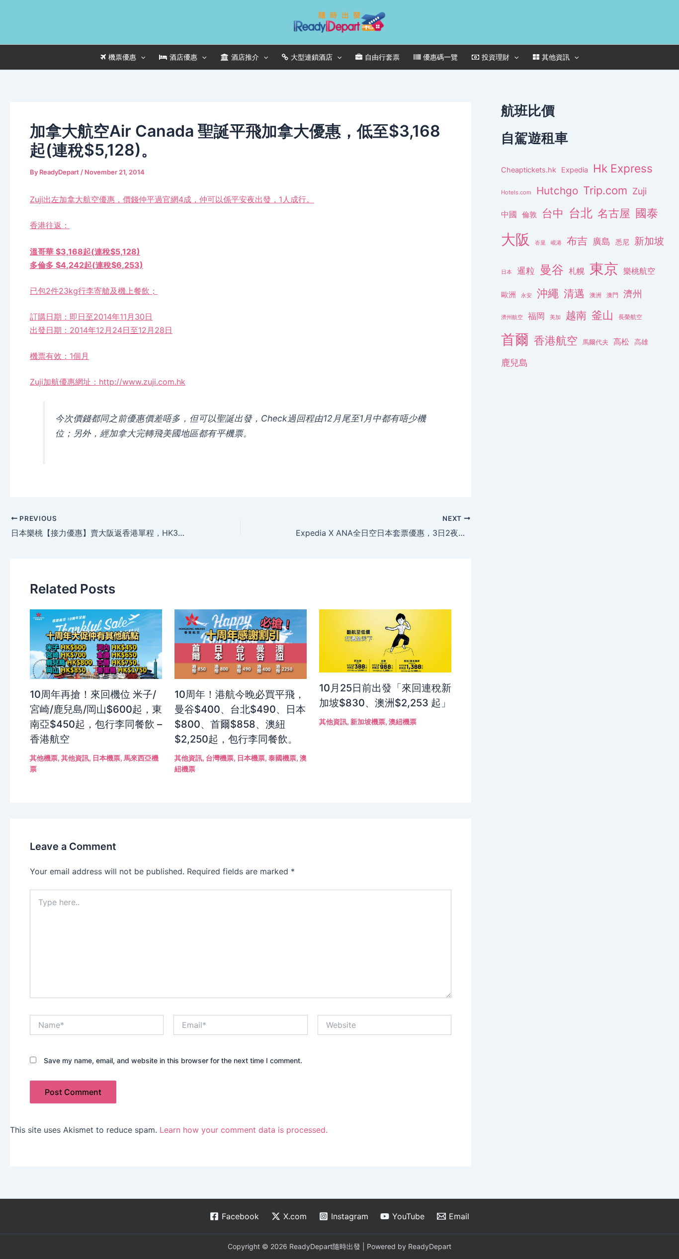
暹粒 (526, 270)
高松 (621, 341)
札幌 (577, 271)
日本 (506, 271)
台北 (581, 213)
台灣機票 (220, 758)
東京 (604, 268)
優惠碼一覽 (440, 57)
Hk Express (623, 168)
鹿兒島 (514, 362)
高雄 (641, 341)
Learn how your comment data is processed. (244, 1130)
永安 (526, 295)
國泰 (646, 213)
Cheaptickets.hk (528, 170)
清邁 (574, 293)
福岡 (536, 316)
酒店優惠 (183, 57)
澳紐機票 (403, 721)
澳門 (612, 295)
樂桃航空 (639, 271)
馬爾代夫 (595, 342)
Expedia (574, 170)
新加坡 (649, 241)
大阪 (515, 239)
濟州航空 (512, 317)
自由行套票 (382, 57)
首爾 (515, 339)
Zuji (639, 191)
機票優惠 (122, 57)
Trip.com (605, 190)
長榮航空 (630, 317)
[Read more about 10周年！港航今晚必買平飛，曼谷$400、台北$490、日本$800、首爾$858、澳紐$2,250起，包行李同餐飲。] (240, 643)
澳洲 (595, 295)
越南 (576, 315)
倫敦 (529, 214)
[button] (140, 57)
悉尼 (622, 242)
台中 (553, 213)
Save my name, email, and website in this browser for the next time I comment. (173, 1060)
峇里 (540, 242)
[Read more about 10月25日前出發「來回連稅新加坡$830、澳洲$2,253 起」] (385, 640)
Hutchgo (557, 190)
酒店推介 (245, 57)
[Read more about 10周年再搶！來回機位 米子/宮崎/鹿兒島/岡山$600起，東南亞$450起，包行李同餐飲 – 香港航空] (96, 643)
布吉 (577, 240)
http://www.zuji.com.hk (142, 382)
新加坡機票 (367, 721)
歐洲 (508, 294)
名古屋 (613, 213)
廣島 (601, 241)
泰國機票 (282, 758)
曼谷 (552, 269)
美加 (555, 317)
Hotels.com (516, 192)
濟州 (632, 294)
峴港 (556, 242)
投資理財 (495, 57)
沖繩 (548, 293)
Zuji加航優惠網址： (64, 382)
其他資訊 (556, 57)
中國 (509, 214)
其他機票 (44, 758)
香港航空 (556, 340)
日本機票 (106, 758)
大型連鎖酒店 (312, 57)
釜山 (602, 315)
